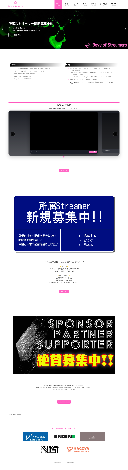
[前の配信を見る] (12, 134)
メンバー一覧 (64, 170)
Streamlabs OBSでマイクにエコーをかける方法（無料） (84, 79)
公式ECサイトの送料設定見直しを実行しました (26, 73)
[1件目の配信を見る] (63, 157)
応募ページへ (64, 291)
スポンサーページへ (64, 402)
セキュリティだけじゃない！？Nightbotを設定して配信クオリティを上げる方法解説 (91, 77)
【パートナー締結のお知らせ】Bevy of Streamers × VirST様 (29, 71)
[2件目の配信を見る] (64, 156)
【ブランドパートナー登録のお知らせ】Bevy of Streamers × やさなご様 (32, 68)
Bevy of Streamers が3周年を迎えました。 (25, 79)
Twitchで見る (93, 151)
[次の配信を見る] (115, 134)
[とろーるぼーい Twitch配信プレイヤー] (64, 131)
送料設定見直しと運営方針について (23, 76)
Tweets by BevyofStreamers (15, 414)
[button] (125, 29)
